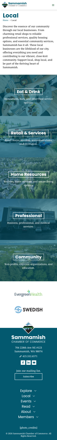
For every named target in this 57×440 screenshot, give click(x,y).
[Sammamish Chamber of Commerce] (14, 5)
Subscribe (28, 376)
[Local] (28, 136)
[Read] (28, 178)
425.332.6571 (30, 356)
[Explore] (28, 95)
